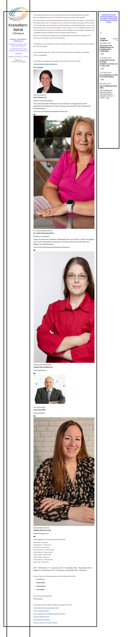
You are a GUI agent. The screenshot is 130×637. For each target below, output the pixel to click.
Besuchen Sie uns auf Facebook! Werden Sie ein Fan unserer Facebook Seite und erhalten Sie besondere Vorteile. (109, 18)
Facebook (14, 61)
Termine (18, 54)
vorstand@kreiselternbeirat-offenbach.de (45, 64)
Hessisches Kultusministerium (42, 619)
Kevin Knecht (40, 579)
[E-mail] (101, 30)
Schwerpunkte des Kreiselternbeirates (18, 50)
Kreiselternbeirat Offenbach (18, 40)
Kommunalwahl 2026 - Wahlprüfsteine (18, 45)
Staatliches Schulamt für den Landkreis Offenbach (46, 622)
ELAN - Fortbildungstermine (41, 611)
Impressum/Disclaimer (18, 57)
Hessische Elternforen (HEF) (41, 616)
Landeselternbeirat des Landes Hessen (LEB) (46, 608)
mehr (102, 54)
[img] (18, 14)
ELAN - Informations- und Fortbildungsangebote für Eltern (49, 613)
